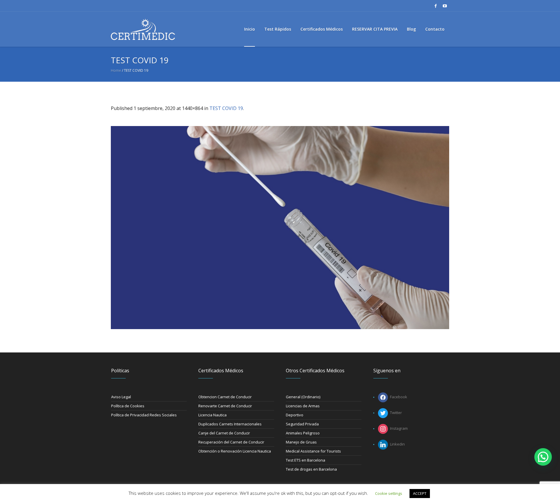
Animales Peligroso (303, 433)
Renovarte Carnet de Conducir (225, 405)
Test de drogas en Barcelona (311, 469)
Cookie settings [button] (388, 493)
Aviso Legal (121, 396)
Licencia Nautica (212, 415)
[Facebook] (435, 5)
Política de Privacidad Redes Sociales (144, 415)
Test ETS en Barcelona (305, 460)
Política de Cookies (127, 405)
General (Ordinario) (303, 396)
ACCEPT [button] (419, 493)
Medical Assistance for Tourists (313, 451)
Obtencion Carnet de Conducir (225, 396)
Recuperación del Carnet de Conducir (231, 442)
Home (116, 70)
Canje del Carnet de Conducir (224, 433)
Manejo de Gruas (301, 442)
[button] (543, 457)
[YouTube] (444, 5)
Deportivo (294, 415)
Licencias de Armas (303, 405)
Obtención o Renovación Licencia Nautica (234, 451)
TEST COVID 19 (226, 108)
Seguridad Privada (302, 424)
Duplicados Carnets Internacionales (230, 424)
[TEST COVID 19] (280, 227)
